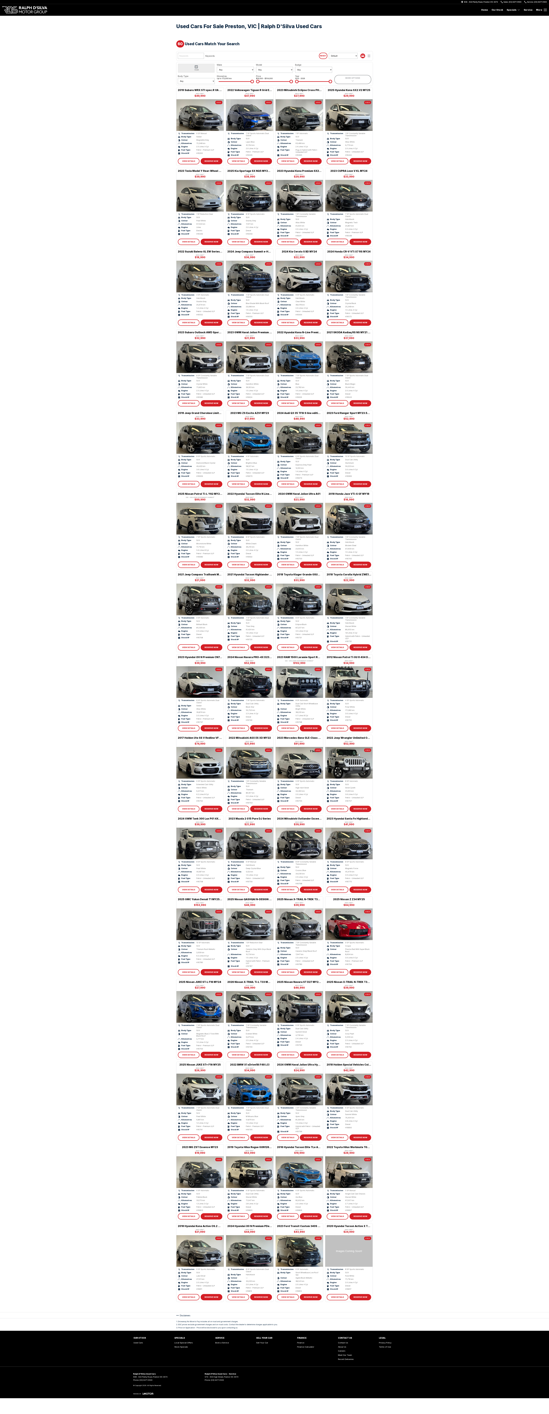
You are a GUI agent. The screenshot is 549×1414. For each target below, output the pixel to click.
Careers (341, 1351)
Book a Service (222, 1343)
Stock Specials (181, 1347)
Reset (323, 56)
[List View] (369, 56)
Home (484, 9)
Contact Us (343, 1343)
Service (528, 9)
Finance (300, 1343)
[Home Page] (24, 9)
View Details (188, 161)
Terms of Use (385, 1347)
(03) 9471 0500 (145, 1380)
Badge (298, 65)
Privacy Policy (385, 1343)
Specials (511, 9)
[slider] (252, 81)
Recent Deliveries (346, 1359)
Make (219, 65)
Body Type (183, 76)
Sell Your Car (262, 1343)
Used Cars (138, 1343)
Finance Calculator (305, 1347)
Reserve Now (211, 161)
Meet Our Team (345, 1355)
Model (259, 65)
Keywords (210, 56)
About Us (342, 1347)
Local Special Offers (183, 1343)
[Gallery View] (362, 56)
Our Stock (497, 9)
